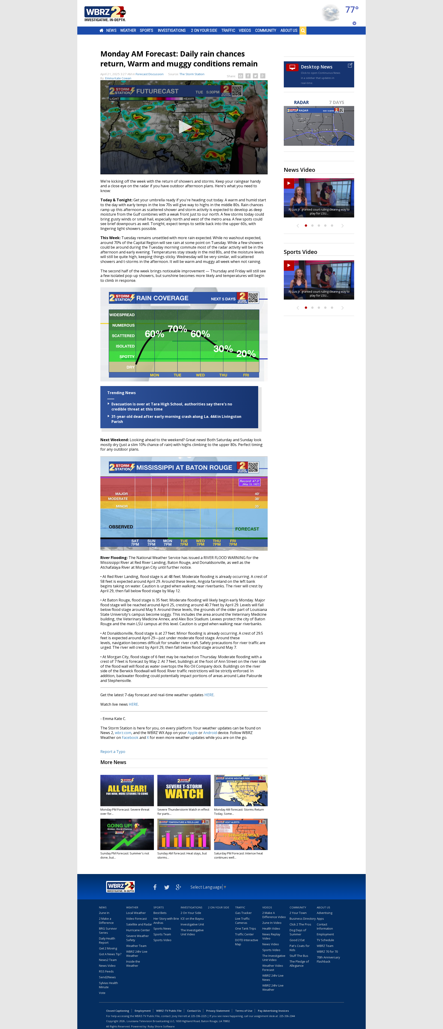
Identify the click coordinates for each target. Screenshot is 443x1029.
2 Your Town (298, 913)
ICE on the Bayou (192, 918)
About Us (289, 30)
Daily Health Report (107, 940)
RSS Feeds (106, 971)
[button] (184, 127)
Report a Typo (112, 751)
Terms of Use (243, 1010)
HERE (209, 694)
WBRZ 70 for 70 (327, 951)
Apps (320, 918)
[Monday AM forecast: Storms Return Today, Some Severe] (241, 790)
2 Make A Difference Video (274, 915)
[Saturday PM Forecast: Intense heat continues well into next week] (241, 834)
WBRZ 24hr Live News (273, 977)
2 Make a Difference (106, 920)
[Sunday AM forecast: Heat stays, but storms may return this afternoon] (184, 834)
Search (303, 30)
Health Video (271, 928)
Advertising (324, 913)
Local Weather (136, 913)
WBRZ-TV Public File (169, 1010)
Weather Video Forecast (272, 968)
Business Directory (303, 918)
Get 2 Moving (108, 948)
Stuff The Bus (299, 956)
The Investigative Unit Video (192, 932)
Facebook (130, 737)
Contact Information (325, 926)
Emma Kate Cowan (118, 78)
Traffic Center (244, 934)
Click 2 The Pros (300, 924)
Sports (146, 30)
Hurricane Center (138, 930)
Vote (102, 993)
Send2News (107, 977)
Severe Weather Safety (137, 938)
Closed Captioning (117, 1010)
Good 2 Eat (297, 940)
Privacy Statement (218, 1010)
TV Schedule (325, 940)
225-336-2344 (287, 1016)
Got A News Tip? (110, 954)
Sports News (162, 928)
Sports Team (162, 934)
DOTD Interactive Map (246, 942)
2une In (104, 913)
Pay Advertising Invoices (273, 1010)
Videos (245, 30)
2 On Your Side (204, 30)
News (111, 30)
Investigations (172, 30)
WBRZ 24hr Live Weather (136, 953)
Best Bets (160, 913)
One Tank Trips (245, 928)
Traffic (228, 30)
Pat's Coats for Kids (300, 948)
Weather (128, 30)
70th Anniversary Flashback (328, 959)
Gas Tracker (243, 913)
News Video (107, 966)
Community (265, 30)
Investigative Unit (192, 924)
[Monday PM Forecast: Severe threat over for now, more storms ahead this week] (127, 790)
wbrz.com (123, 732)
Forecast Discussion (150, 74)
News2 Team (108, 960)
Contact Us (194, 1010)
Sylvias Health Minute (108, 985)
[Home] (110, 13)
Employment (325, 934)
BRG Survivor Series (108, 930)
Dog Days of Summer (298, 932)
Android (210, 732)
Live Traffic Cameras (242, 920)
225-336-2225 (199, 1016)
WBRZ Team (325, 946)
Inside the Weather (133, 963)
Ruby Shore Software (161, 1026)
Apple (193, 732)
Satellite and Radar (139, 924)
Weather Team (136, 946)
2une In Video (271, 923)
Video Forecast (136, 918)
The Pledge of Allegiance (299, 963)
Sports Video (162, 940)
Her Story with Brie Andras (166, 920)
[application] (184, 127)
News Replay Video (271, 936)
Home (101, 30)
